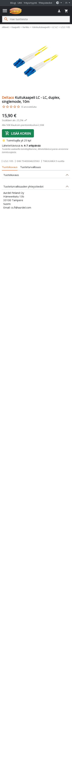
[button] (59, 3)
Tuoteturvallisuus (30, 167)
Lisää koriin (18, 133)
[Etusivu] (15, 11)
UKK (20, 2)
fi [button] (67, 2)
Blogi (13, 2)
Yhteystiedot (45, 2)
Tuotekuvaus (9, 167)
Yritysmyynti (30, 2)
